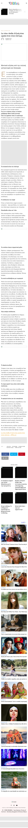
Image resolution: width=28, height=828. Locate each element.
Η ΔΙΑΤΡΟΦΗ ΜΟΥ (6, 30)
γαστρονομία (14, 446)
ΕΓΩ (2, 30)
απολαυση (9, 446)
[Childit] (14, 3)
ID (2, 810)
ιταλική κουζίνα (22, 446)
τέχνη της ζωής (18, 447)
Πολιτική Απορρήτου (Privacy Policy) (17, 812)
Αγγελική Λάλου (8, 38)
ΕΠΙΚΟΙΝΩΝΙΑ (8, 810)
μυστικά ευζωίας (10, 447)
